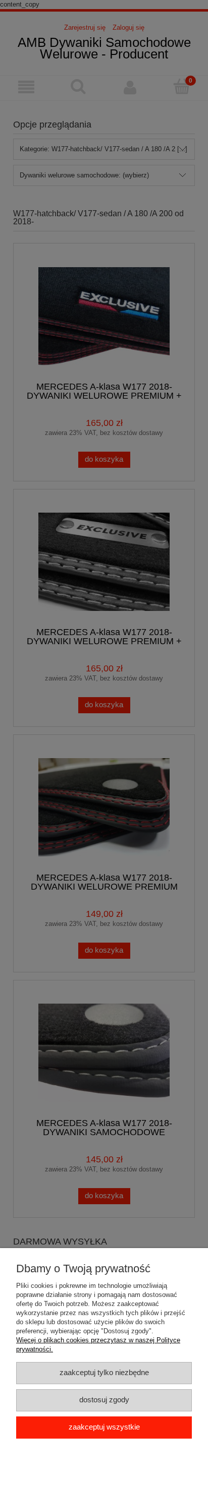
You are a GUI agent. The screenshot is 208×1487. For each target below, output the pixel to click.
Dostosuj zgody (104, 1400)
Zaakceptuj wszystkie (104, 1427)
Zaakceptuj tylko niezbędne (104, 1373)
